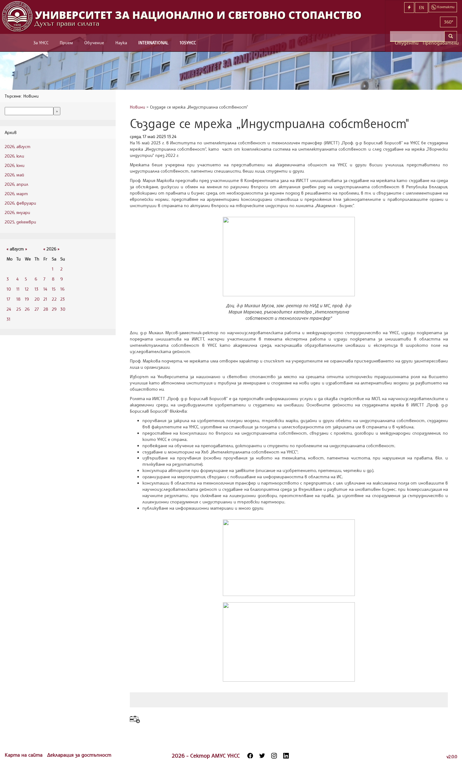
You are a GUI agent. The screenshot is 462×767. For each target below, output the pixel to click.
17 (8, 299)
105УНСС (188, 42)
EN (421, 7)
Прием (66, 42)
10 (9, 289)
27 (37, 309)
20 (37, 299)
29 (54, 309)
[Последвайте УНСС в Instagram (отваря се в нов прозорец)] (274, 756)
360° (448, 21)
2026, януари (17, 212)
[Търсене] (450, 36)
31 (8, 319)
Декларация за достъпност (79, 755)
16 (62, 289)
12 (27, 289)
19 (27, 299)
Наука (121, 42)
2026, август (17, 146)
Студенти (406, 43)
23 (62, 299)
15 (54, 289)
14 (45, 289)
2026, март (16, 193)
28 (45, 309)
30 (62, 309)
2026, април (16, 184)
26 (27, 309)
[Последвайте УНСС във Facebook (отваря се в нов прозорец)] (250, 756)
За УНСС (40, 42)
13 (36, 289)
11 (17, 289)
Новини (137, 107)
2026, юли (14, 155)
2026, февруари (20, 203)
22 (54, 299)
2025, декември (20, 221)
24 (9, 309)
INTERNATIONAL (153, 42)
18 (18, 299)
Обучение (94, 42)
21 (45, 299)
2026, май (14, 174)
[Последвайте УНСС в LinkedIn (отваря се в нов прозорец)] (286, 756)
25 (18, 309)
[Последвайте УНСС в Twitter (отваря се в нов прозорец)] (262, 756)
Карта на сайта (24, 755)
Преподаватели (440, 43)
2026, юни (15, 165)
